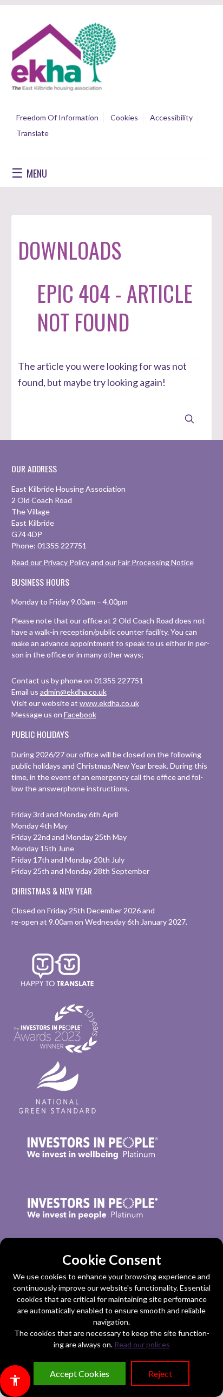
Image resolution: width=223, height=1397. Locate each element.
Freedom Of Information (57, 117)
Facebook (80, 714)
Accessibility (171, 117)
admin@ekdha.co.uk (73, 691)
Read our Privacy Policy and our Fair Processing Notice (102, 562)
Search (189, 419)
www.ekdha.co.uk (109, 703)
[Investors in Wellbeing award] (92, 1173)
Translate (32, 133)
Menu (29, 172)
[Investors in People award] (57, 1053)
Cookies (124, 117)
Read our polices (142, 1344)
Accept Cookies (79, 1373)
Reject (160, 1373)
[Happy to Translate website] (57, 993)
